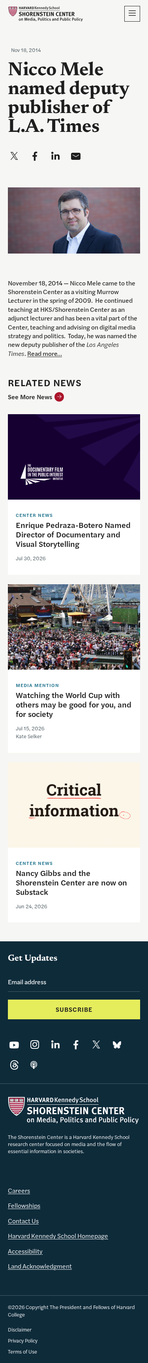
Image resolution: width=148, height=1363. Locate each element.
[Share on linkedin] (55, 156)
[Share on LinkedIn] (55, 1044)
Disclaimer (20, 1329)
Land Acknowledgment (40, 1265)
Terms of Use (22, 1351)
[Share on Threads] (14, 1065)
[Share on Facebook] (75, 1044)
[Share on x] (14, 156)
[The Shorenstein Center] (45, 14)
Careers (19, 1190)
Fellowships (24, 1205)
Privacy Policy (22, 1340)
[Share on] (33, 1065)
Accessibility (25, 1251)
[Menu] (132, 14)
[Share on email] (75, 156)
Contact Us (23, 1220)
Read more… (44, 353)
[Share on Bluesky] (117, 1044)
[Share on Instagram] (34, 1044)
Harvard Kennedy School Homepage (58, 1235)
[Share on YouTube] (14, 1044)
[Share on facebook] (34, 156)
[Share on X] (96, 1044)
